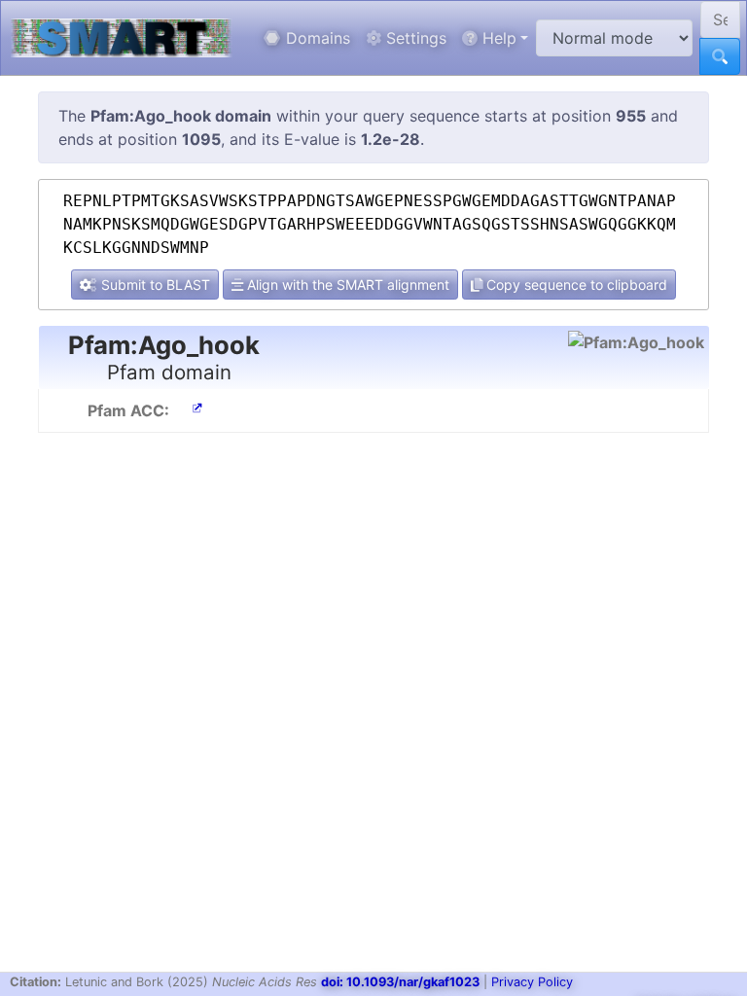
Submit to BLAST (153, 284)
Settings (413, 38)
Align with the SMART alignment (346, 284)
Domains (315, 38)
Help (497, 38)
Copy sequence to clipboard (574, 284)
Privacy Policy (532, 982)
